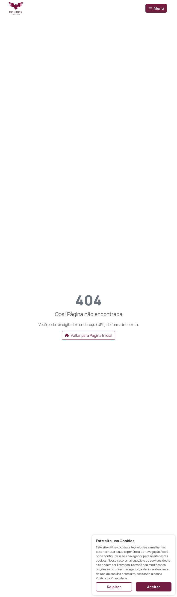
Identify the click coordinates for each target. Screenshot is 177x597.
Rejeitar (114, 586)
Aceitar (153, 586)
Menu (158, 8)
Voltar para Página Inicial (91, 335)
